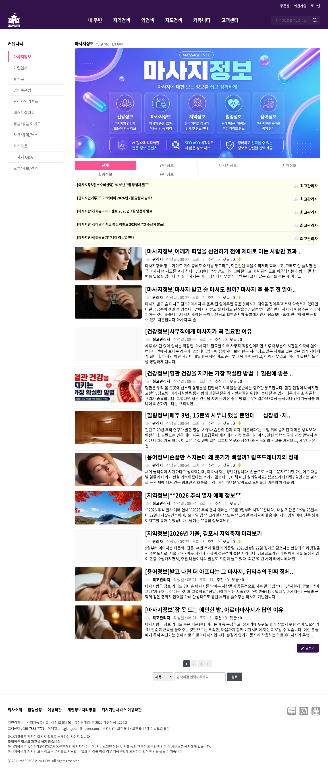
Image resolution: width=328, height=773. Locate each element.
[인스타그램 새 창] (303, 711)
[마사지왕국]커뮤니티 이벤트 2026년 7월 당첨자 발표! (115, 211)
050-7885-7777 (33, 728)
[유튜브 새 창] (315, 711)
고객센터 (229, 20)
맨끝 (208, 663)
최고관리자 (309, 186)
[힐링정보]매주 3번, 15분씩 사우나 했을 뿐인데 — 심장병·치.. (218, 415)
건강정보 (167, 165)
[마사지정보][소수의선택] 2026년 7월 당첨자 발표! (113, 184)
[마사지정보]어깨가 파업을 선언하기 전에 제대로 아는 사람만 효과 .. (223, 251)
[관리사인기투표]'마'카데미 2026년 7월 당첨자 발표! (114, 197)
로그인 (315, 5)
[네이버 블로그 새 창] (291, 711)
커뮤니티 (201, 20)
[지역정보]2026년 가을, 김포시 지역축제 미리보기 (203, 533)
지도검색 (173, 20)
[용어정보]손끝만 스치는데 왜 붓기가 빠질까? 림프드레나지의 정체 (222, 457)
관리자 (157, 259)
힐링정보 (105, 174)
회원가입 (300, 5)
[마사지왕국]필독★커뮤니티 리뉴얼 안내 (105, 237)
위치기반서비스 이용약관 (122, 709)
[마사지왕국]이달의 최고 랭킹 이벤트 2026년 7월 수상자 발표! (120, 224)
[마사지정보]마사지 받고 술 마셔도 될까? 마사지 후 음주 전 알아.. (220, 289)
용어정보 (167, 174)
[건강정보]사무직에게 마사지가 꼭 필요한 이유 (198, 331)
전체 (105, 165)
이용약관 (55, 709)
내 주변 (95, 20)
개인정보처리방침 (81, 709)
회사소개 (15, 709)
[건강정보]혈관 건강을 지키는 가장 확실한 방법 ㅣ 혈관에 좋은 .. (219, 373)
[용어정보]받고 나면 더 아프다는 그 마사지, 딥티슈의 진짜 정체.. (219, 571)
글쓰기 (310, 648)
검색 (234, 676)
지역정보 (289, 165)
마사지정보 (228, 165)
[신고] (239, 259)
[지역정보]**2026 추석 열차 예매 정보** (193, 495)
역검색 (147, 20)
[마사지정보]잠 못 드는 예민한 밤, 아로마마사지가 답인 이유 (214, 609)
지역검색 (121, 20)
